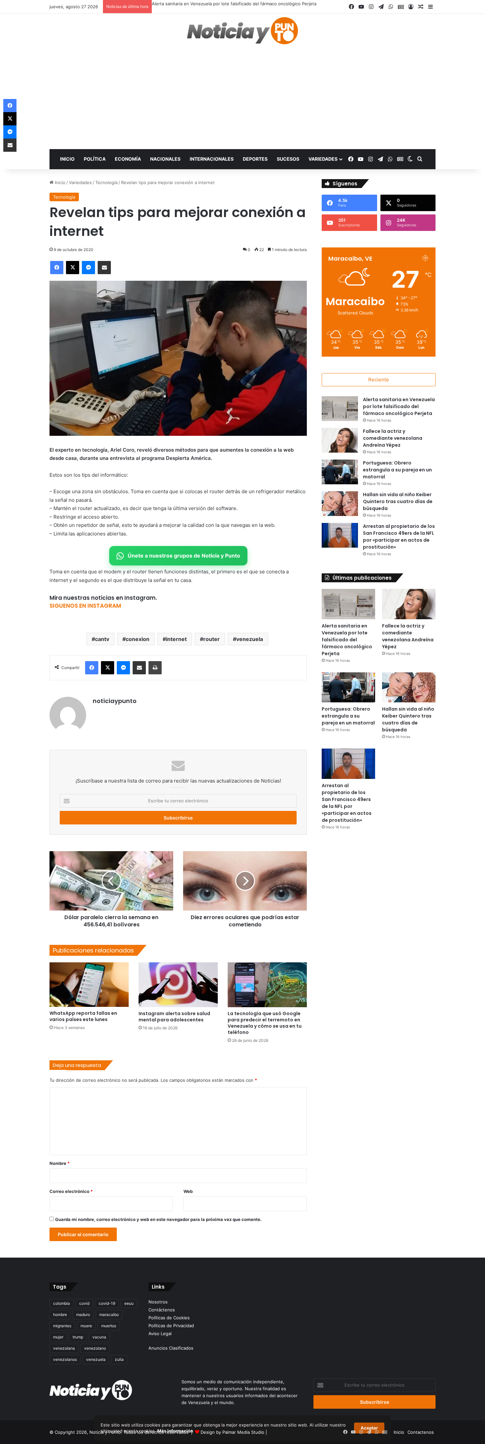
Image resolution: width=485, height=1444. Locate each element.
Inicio (67, 159)
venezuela (249, 639)
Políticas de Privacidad (171, 1325)
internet (176, 639)
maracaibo (109, 1314)
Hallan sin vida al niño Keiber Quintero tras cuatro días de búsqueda (398, 501)
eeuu (129, 1303)
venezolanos (65, 1359)
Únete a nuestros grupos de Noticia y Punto (184, 555)
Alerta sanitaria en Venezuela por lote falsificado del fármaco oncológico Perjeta (234, 3)
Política (95, 159)
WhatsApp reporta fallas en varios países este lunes (83, 1016)
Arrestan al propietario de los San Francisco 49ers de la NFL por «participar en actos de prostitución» (399, 536)
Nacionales (165, 159)
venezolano (95, 1348)
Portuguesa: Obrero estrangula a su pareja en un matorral (397, 470)
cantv (102, 639)
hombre (60, 1314)
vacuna (99, 1336)
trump (78, 1336)
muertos (108, 1325)
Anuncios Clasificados (170, 1348)
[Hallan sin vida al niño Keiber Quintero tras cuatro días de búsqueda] (340, 503)
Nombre (59, 1163)
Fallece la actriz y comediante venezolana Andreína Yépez (392, 438)
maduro (83, 1314)
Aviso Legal (160, 1333)
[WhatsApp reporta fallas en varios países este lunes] (89, 984)
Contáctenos (161, 1309)
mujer (58, 1336)
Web (188, 1191)
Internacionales (212, 159)
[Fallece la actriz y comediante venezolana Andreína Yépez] (340, 440)
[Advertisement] (242, 99)
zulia (119, 1359)
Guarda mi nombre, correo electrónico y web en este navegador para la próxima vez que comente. (158, 1219)
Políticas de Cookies (169, 1317)
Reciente (378, 379)
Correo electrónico (71, 1191)
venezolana (64, 1348)
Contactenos (420, 1432)
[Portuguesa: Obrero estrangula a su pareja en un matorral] (340, 472)
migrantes (62, 1325)
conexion (137, 639)
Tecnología (106, 182)
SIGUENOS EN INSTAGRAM (85, 606)
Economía (128, 159)
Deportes (255, 159)
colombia (61, 1303)
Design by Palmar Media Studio (232, 1432)
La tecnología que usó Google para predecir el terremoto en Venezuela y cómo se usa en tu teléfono (265, 1023)
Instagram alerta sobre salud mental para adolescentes (174, 1016)
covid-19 (107, 1303)
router (211, 639)
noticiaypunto (115, 701)
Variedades (323, 159)
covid (84, 1303)
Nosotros (158, 1301)
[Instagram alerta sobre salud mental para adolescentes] (178, 984)
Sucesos (288, 159)
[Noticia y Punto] (242, 33)
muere (86, 1325)
